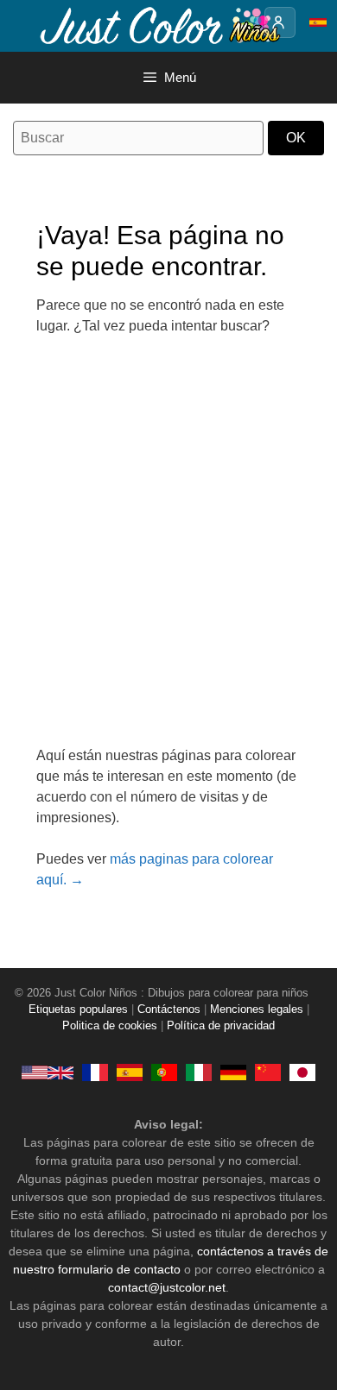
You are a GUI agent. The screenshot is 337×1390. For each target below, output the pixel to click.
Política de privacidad (221, 1026)
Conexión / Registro (280, 22)
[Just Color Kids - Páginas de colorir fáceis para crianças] (164, 1072)
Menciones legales (256, 1009)
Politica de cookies (109, 1026)
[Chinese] (268, 1072)
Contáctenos (168, 1009)
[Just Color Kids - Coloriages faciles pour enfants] (95, 1072)
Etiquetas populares (78, 1009)
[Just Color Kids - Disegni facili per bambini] (199, 1072)
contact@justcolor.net (167, 1287)
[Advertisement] (168, 551)
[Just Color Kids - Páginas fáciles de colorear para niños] (130, 1072)
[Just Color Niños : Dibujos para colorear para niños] (159, 24)
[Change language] (318, 22)
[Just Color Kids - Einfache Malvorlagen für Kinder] (233, 1072)
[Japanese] (302, 1072)
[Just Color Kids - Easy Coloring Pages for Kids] (47, 1072)
